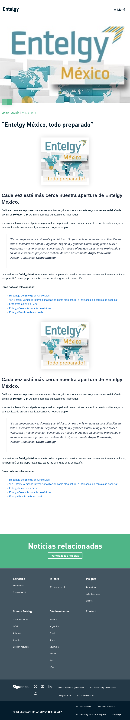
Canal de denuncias (85, 695)
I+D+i (15, 626)
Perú (51, 660)
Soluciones (18, 585)
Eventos (90, 600)
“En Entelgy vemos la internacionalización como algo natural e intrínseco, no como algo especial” (63, 300)
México (52, 653)
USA (51, 667)
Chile (52, 640)
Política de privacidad (107, 706)
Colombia (54, 646)
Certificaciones (20, 619)
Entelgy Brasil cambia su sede (26, 312)
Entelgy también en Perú (23, 304)
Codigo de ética (64, 695)
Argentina (54, 626)
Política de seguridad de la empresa (91, 714)
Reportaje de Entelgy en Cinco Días (29, 295)
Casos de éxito (20, 592)
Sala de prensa (93, 593)
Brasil (52, 633)
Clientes (17, 640)
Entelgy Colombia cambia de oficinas (30, 308)
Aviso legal (116, 714)
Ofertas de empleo (58, 587)
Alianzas (17, 633)
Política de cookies (83, 706)
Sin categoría (10, 112)
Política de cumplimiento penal (103, 687)
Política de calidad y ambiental (71, 687)
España (53, 619)
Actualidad (91, 587)
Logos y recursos (21, 646)
